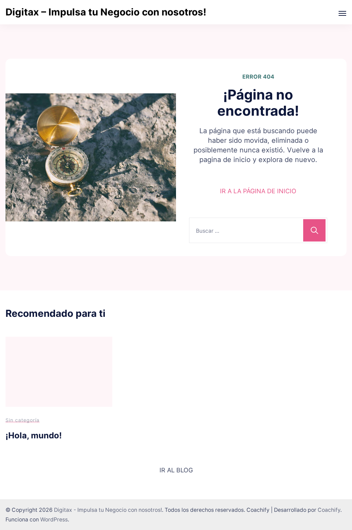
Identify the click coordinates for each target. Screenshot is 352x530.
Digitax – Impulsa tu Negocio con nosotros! (106, 12)
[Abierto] (342, 13)
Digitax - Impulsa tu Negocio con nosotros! (108, 510)
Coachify (329, 510)
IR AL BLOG (176, 470)
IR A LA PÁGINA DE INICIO (258, 191)
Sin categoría (23, 420)
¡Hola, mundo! (34, 435)
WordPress (54, 519)
